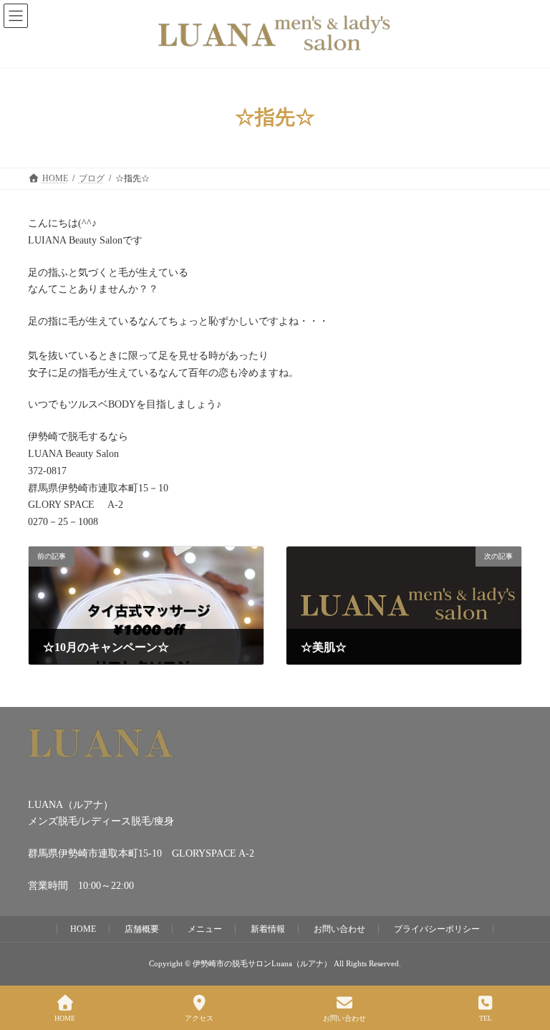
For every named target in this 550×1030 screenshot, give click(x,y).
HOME (83, 929)
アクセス (199, 1018)
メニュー (205, 929)
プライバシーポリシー (437, 929)
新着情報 (268, 929)
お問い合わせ (339, 929)
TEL (485, 1018)
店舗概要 (142, 929)
